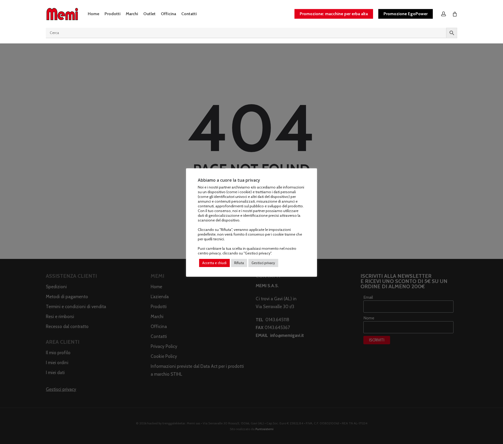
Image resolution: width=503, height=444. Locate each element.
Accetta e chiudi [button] (214, 263)
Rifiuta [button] (239, 263)
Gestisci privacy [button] (263, 263)
